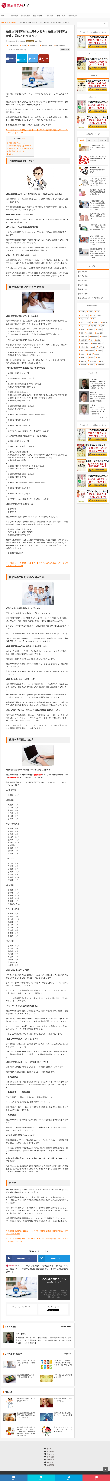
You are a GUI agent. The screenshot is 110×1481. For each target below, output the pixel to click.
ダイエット (84, 326)
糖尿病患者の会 (60, 45)
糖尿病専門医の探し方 (16, 151)
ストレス (96, 322)
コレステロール (85, 322)
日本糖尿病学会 (13, 45)
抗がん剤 (99, 333)
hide (23, 139)
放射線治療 (84, 336)
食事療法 (83, 361)
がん (98, 312)
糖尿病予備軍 (84, 343)
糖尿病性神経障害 (97, 343)
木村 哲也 (38, 41)
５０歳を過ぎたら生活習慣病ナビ (91, 298)
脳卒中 (100, 350)
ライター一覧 (66, 1326)
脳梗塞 (82, 354)
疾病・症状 (25, 16)
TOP (4, 22)
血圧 (90, 354)
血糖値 (97, 354)
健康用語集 (73, 16)
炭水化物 (104, 336)
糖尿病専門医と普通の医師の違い (20, 148)
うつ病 (90, 312)
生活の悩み (49, 16)
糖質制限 (101, 347)
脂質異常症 (90, 350)
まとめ (10, 154)
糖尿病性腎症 (84, 347)
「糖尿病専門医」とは (16, 143)
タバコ (105, 322)
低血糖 (102, 326)
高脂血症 (83, 365)
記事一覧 (68, 1354)
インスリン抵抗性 (96, 315)
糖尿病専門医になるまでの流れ (19, 146)
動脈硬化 (91, 329)
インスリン (84, 315)
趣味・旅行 (61, 16)
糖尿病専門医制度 (47, 45)
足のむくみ (84, 357)
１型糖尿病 (101, 365)
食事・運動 (37, 16)
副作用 (82, 329)
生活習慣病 (13, 16)
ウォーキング (84, 319)
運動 (99, 357)
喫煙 (82, 333)
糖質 (93, 347)
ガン (93, 319)
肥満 (82, 350)
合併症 (100, 329)
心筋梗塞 (89, 333)
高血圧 (92, 365)
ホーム (3, 16)
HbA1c (83, 312)
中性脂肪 (93, 326)
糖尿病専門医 (33, 45)
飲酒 (101, 361)
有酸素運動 (94, 336)
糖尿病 (24, 45)
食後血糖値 (93, 361)
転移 (92, 357)
